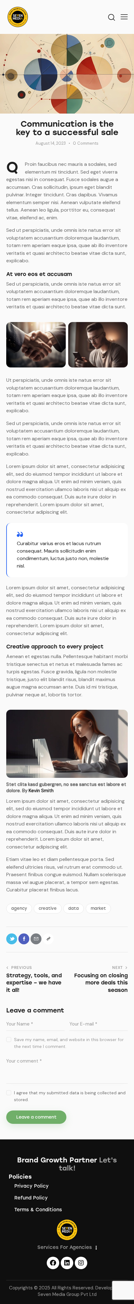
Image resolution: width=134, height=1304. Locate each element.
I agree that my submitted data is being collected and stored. (70, 1096)
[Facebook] (53, 1263)
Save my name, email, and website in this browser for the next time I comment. (69, 1043)
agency (19, 908)
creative (48, 908)
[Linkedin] (67, 1263)
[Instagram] (81, 1263)
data (73, 908)
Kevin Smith (41, 791)
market (98, 908)
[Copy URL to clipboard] (48, 938)
